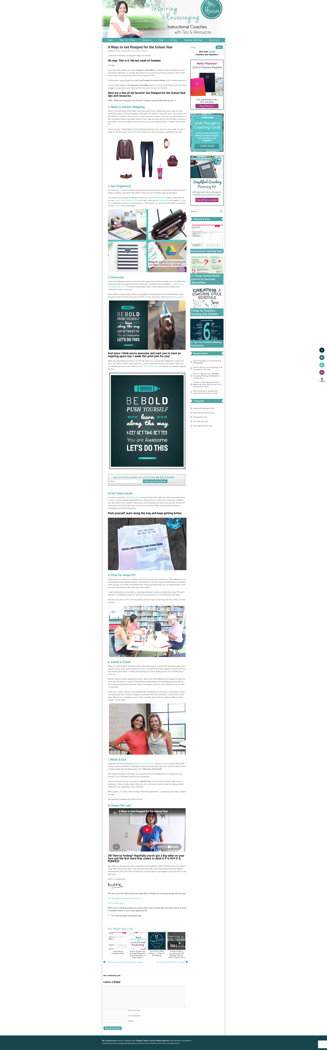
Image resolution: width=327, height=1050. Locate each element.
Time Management (200, 426)
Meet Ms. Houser (127, 40)
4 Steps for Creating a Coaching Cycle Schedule (204, 312)
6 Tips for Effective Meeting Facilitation (206, 344)
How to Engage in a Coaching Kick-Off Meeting (207, 362)
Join (219, 47)
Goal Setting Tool (132, 497)
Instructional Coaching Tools (206, 251)
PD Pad (180, 284)
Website (131, 1021)
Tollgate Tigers (142, 1041)
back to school (121, 915)
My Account (214, 40)
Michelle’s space (175, 297)
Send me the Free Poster (155, 481)
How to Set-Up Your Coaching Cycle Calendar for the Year (207, 368)
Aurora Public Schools (159, 1041)
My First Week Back (116, 903)
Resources (147, 40)
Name (134, 1010)
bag (129, 203)
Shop (161, 40)
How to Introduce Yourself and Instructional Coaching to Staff (205, 392)
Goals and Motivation (123, 51)
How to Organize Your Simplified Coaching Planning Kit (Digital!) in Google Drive (206, 376)
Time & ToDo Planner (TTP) (126, 200)
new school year (134, 915)
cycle (120, 792)
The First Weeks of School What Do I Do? (125, 898)
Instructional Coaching (139, 51)
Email (134, 1016)
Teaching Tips (198, 421)
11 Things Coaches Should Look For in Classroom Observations (205, 279)
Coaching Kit (164, 200)
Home (110, 40)
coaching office (114, 287)
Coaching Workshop (193, 40)
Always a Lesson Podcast (143, 764)
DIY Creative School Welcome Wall (172, 962)
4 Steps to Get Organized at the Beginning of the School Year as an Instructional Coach (207, 384)
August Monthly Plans (156, 198)
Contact (173, 40)
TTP (124, 287)
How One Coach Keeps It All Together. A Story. (123, 962)
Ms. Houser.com (109, 1041)
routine (117, 206)
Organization (198, 417)
